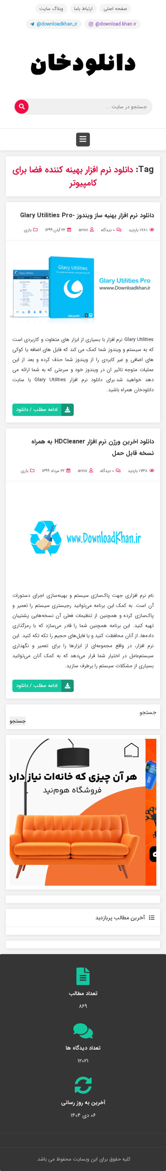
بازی (27, 230)
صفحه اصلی (115, 8)
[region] (83, 812)
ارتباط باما (83, 8)
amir (83, 230)
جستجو (148, 712)
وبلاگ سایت (51, 8)
